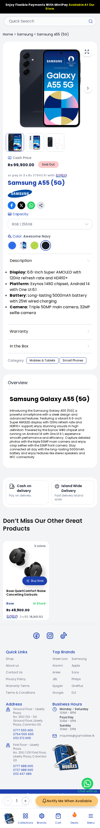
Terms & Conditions (20, 693)
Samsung (25, 34)
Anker (56, 672)
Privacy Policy (16, 679)
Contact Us (14, 672)
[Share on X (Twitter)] (21, 205)
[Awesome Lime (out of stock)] (34, 245)
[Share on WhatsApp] (31, 205)
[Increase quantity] (25, 801)
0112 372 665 (22, 738)
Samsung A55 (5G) (53, 34)
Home (8, 34)
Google (57, 693)
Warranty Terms (18, 686)
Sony (75, 672)
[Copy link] (41, 205)
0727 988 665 (23, 770)
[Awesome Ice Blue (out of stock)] (12, 245)
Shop (10, 659)
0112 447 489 (22, 774)
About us (12, 665)
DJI (74, 693)
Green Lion (60, 659)
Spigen (57, 686)
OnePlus (77, 686)
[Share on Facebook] (12, 205)
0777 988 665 (23, 766)
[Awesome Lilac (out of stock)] (23, 245)
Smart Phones (73, 360)
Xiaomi (57, 665)
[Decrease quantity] (8, 801)
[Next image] (87, 88)
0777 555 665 (23, 730)
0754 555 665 (23, 734)
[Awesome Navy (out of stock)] (45, 245)
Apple (76, 665)
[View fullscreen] (87, 51)
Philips (76, 679)
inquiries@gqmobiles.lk (77, 736)
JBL (54, 679)
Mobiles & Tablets (42, 360)
